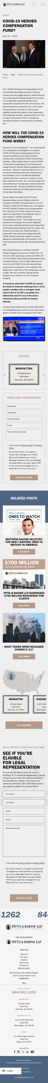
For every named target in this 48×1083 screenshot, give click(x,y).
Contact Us (24, 965)
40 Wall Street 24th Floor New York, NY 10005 (24, 377)
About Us (24, 954)
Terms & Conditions (24, 1072)
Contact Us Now (24, 477)
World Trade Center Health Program (24, 973)
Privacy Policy (39, 863)
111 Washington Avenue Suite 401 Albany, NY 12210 (24, 1039)
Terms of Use (27, 445)
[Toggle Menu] (43, 4)
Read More (23, 552)
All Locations (24, 725)
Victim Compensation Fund (24, 976)
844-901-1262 (24, 992)
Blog (13, 75)
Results (24, 960)
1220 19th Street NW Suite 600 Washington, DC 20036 (24, 1022)
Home (5, 75)
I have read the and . (25, 447)
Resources (24, 963)
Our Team (24, 957)
